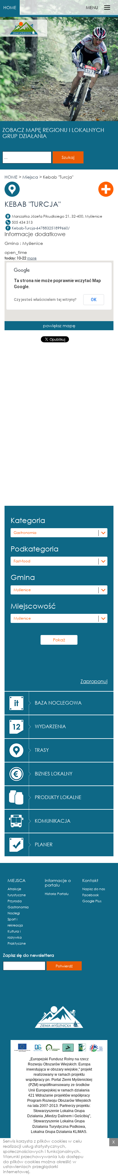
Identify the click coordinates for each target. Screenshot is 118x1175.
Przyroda (15, 901)
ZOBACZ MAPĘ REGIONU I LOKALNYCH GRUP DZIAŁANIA (53, 133)
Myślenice (22, 589)
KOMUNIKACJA (52, 821)
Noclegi (14, 913)
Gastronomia (25, 532)
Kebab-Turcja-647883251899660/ (41, 228)
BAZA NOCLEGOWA (58, 702)
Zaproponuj (93, 681)
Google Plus (91, 901)
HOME (9, 7)
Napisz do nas (93, 889)
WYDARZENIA (50, 726)
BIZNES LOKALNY (53, 773)
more (32, 258)
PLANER (44, 844)
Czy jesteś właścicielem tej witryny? (45, 300)
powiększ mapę (59, 325)
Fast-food (22, 561)
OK (94, 299)
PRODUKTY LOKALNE (58, 797)
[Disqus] (59, 425)
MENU (92, 7)
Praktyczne (17, 943)
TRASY (42, 750)
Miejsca (30, 177)
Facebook (90, 895)
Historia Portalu (57, 893)
